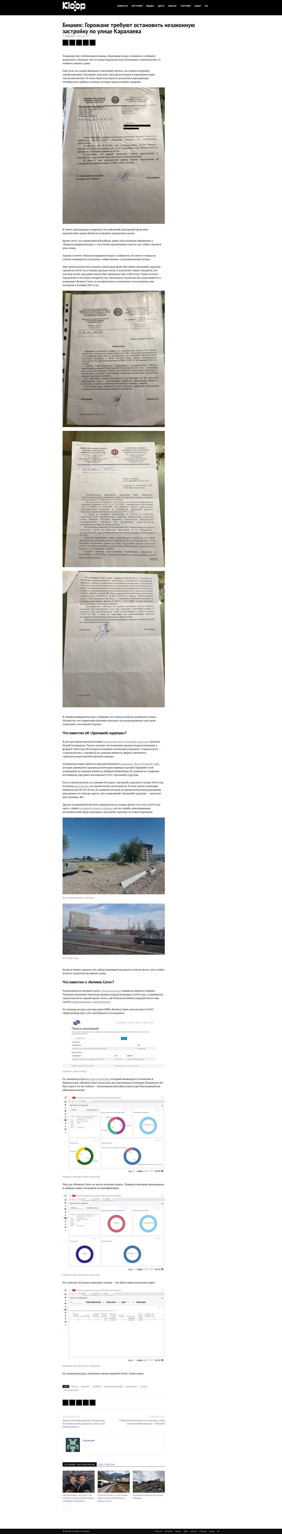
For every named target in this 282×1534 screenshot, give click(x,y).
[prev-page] (64, 1507)
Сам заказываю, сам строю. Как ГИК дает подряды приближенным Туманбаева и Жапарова (78, 1498)
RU (206, 5)
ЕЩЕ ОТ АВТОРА (106, 1464)
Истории (137, 5)
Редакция (69, 36)
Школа (172, 5)
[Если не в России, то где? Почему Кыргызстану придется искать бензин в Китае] (114, 1482)
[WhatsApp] (92, 43)
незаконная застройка (113, 1386)
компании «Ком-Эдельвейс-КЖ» (139, 764)
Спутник (185, 5)
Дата (161, 5)
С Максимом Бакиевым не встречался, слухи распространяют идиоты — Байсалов (142, 1422)
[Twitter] (72, 43)
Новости (122, 5)
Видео (150, 5)
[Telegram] (86, 43)
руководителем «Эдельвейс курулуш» (126, 741)
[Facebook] (65, 43)
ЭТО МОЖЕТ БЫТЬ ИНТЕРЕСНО (79, 1464)
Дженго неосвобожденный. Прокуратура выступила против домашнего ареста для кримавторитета (84, 1423)
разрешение (81, 786)
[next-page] (69, 1507)
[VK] (79, 43)
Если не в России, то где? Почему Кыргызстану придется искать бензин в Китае (112, 1498)
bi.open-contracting (98, 1079)
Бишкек (74, 1386)
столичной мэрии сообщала (96, 808)
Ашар (198, 5)
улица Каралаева (71, 1390)
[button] (215, 6)
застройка (96, 1386)
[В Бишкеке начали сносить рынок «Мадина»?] (149, 1482)
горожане (85, 1386)
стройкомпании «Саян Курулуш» (90, 1001)
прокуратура (131, 1386)
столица (143, 1386)
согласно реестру (111, 990)
